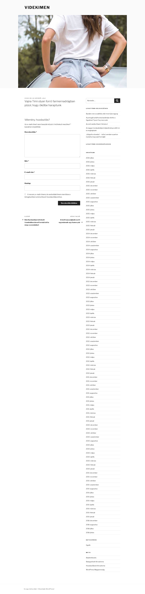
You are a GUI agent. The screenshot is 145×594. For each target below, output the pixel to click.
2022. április (90, 361)
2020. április (90, 457)
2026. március (91, 174)
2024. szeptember (92, 245)
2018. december (91, 520)
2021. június (90, 401)
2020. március (91, 461)
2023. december (92, 281)
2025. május (90, 214)
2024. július (90, 253)
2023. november (92, 285)
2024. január (90, 277)
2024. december (92, 233)
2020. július (90, 445)
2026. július (90, 158)
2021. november (91, 381)
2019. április (90, 505)
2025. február (90, 225)
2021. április (90, 409)
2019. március (91, 509)
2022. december (92, 329)
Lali (44, 98)
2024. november (92, 237)
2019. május (90, 501)
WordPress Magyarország (95, 570)
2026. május (90, 166)
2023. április (90, 313)
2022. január (90, 373)
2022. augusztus (92, 345)
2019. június (90, 497)
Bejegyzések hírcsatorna (95, 562)
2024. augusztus (92, 249)
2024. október (91, 241)
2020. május (90, 453)
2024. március (91, 269)
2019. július (90, 493)
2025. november (92, 190)
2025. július (90, 206)
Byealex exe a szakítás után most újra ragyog (102, 114)
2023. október (91, 289)
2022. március (91, 365)
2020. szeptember (92, 437)
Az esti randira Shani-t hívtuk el (97, 124)
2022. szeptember (92, 341)
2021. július (90, 397)
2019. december (91, 473)
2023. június (90, 305)
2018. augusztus (92, 525)
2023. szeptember (92, 293)
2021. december (91, 377)
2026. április (90, 170)
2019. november (91, 477)
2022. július (90, 349)
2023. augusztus (92, 297)
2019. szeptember (92, 485)
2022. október (91, 337)
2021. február (90, 417)
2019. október (91, 481)
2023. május (90, 309)
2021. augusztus (91, 393)
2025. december (92, 186)
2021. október (91, 385)
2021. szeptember (92, 389)
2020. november (92, 429)
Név (27, 161)
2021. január (90, 421)
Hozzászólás (31, 132)
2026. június (90, 162)
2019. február (90, 512)
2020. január (90, 469)
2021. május (90, 405)
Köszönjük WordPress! (46, 589)
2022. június (90, 353)
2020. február (91, 465)
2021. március (91, 413)
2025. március (91, 222)
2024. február (90, 273)
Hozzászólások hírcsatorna (95, 566)
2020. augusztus (92, 441)
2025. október (91, 194)
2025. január (90, 230)
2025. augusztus (92, 202)
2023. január (90, 325)
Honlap (28, 183)
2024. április (90, 265)
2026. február (90, 178)
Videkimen (37, 7)
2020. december (92, 425)
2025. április (90, 218)
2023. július (90, 301)
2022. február (90, 369)
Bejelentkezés (91, 558)
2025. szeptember (92, 198)
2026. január (90, 182)
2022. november (92, 333)
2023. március (91, 317)
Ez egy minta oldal (30, 589)
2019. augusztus (92, 489)
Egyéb (88, 545)
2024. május (90, 261)
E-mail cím (30, 172)
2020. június (90, 449)
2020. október (91, 433)
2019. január (90, 517)
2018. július (90, 528)
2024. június (90, 257)
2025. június (90, 210)
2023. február (90, 321)
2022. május (90, 357)
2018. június (90, 532)
